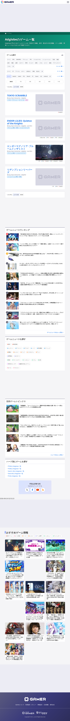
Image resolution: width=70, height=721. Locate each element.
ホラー (23, 71)
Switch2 (14, 76)
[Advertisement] (35, 18)
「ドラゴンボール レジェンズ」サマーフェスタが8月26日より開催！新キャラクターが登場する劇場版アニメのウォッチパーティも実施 (14, 576)
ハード (33, 348)
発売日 (11, 81)
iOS (41, 76)
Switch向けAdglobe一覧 (15, 473)
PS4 (48, 137)
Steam (36, 76)
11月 (59, 81)
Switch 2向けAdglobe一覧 (16, 471)
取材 (9, 360)
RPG (13, 59)
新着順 (21, 86)
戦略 (12, 63)
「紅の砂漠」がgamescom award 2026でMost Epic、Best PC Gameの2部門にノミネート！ (14, 638)
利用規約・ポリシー (30, 704)
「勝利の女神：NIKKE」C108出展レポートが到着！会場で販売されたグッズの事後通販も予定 (14, 657)
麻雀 (50, 63)
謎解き (9, 352)
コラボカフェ (31, 352)
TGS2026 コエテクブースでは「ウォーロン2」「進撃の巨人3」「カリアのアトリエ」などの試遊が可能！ (14, 596)
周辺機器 (40, 348)
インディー (10, 348)
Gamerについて (19, 704)
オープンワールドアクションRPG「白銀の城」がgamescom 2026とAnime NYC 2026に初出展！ (55, 596)
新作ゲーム (9, 536)
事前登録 (15, 344)
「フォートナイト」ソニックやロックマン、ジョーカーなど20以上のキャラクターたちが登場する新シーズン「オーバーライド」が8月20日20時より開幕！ (34, 618)
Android (46, 76)
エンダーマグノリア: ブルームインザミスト (20, 147)
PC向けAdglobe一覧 (14, 476)
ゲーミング (47, 348)
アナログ (27, 348)
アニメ (38, 352)
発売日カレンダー (12, 364)
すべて (8, 59)
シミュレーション (47, 59)
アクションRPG (11, 128)
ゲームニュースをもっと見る (55, 332)
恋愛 (16, 63)
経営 (8, 63)
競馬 (36, 63)
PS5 (24, 76)
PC (32, 76)
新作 (9, 344)
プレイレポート (16, 360)
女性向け (28, 71)
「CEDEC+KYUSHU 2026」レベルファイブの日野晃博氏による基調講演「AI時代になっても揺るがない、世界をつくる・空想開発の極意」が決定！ (35, 639)
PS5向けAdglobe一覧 (14, 466)
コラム (34, 360)
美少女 (37, 71)
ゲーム (9, 33)
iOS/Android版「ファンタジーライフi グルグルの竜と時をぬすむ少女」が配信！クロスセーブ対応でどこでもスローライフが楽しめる (55, 556)
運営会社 (52, 704)
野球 (26, 63)
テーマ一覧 (59, 71)
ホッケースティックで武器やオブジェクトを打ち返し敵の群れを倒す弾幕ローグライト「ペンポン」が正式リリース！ (14, 555)
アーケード (19, 348)
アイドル (17, 71)
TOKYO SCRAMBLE (17, 95)
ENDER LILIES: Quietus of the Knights (19, 122)
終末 (27, 100)
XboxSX (28, 76)
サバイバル (21, 100)
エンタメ (16, 352)
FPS (31, 59)
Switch (19, 76)
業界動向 (10, 356)
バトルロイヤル (37, 59)
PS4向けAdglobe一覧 (14, 469)
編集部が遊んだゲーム (24, 364)
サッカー (31, 63)
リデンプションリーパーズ (19, 171)
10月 (49, 81)
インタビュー (27, 360)
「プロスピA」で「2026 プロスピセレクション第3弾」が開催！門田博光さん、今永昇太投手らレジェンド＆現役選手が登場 (55, 576)
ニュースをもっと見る (57, 455)
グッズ (23, 352)
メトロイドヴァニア (24, 128)
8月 (30, 81)
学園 (33, 71)
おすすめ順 (16, 86)
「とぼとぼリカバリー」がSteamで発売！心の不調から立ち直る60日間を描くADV (34, 595)
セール (9, 368)
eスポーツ (17, 356)
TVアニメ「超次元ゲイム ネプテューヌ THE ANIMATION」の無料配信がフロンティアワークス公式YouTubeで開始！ (55, 638)
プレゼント (16, 368)
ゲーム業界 (39, 536)
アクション (25, 59)
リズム (8, 66)
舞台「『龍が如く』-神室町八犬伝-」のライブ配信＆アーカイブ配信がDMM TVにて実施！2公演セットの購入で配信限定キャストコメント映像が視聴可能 (55, 618)
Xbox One (43, 137)
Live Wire (29, 126)
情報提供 (40, 704)
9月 (40, 81)
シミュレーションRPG (13, 177)
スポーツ (21, 63)
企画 (40, 360)
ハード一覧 (59, 76)
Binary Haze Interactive (13, 98)
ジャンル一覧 (59, 66)
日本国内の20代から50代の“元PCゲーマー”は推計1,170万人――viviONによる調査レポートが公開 (34, 555)
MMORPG (18, 59)
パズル (40, 63)
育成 (54, 59)
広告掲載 (46, 704)
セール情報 (17, 536)
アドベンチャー (56, 63)
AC (50, 76)
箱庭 (58, 59)
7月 (21, 81)
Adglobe (23, 98)
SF (13, 71)
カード (45, 63)
